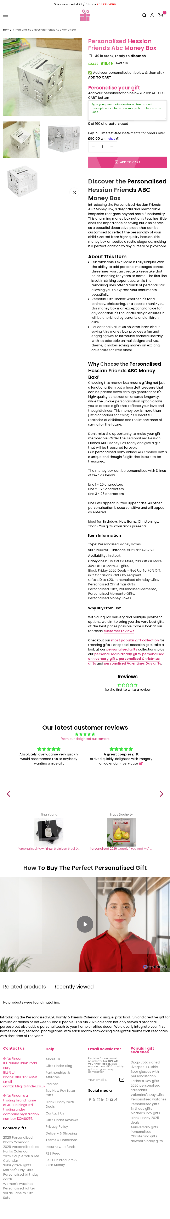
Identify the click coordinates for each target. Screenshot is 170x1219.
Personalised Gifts (102, 589)
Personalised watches (148, 1099)
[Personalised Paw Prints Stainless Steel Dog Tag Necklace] (49, 832)
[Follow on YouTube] (111, 1099)
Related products (24, 986)
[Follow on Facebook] (89, 1099)
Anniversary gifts (144, 1127)
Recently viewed (73, 986)
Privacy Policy (57, 1126)
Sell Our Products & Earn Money (61, 1162)
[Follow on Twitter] (94, 1099)
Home (7, 30)
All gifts (122, 566)
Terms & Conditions (62, 1140)
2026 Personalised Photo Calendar (18, 1139)
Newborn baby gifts (147, 1141)
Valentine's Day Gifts (147, 1094)
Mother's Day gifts (145, 1113)
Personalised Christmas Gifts (111, 584)
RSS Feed (53, 1153)
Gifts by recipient (127, 575)
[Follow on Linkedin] (102, 1099)
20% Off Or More (148, 561)
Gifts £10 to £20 (100, 580)
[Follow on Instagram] (98, 1099)
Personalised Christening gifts (144, 1134)
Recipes (52, 1084)
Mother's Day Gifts (18, 1170)
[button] (9, 794)
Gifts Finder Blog (59, 1065)
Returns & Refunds (60, 1146)
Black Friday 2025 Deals (60, 1104)
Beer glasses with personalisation (145, 1074)
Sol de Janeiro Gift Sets (18, 1195)
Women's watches (18, 1183)
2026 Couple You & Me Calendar (21, 1158)
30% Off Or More (101, 566)
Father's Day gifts (145, 1081)
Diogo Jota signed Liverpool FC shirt (145, 1064)
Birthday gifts (141, 1108)
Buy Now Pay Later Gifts (60, 1093)
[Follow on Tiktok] (116, 1099)
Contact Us (55, 1113)
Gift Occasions (100, 575)
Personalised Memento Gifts (111, 593)
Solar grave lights (17, 1165)
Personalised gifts (145, 1104)
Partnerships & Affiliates (58, 1075)
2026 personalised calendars (145, 1087)
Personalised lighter (19, 1188)
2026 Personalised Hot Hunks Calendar (21, 1149)
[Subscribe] (117, 1080)
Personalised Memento (137, 589)
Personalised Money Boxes (119, 544)
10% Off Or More (121, 561)
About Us (53, 1059)
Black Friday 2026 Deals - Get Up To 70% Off (124, 570)
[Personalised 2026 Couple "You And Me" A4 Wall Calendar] (121, 832)
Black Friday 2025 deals (145, 1120)
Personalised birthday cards (21, 1176)
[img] (85, 734)
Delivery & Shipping (61, 1133)
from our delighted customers (85, 738)
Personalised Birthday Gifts (136, 580)
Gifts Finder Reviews (62, 1120)
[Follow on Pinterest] (107, 1099)
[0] (160, 15)
